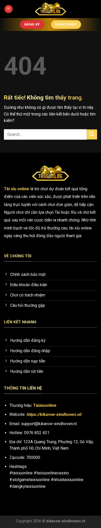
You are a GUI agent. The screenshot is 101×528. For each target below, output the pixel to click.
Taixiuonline (44, 405)
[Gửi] (92, 134)
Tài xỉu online (16, 188)
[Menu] (8, 9)
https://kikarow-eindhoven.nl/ (54, 414)
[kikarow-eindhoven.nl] (50, 9)
